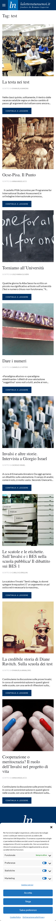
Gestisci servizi (27, 885)
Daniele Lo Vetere (20, 367)
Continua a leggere (17, 111)
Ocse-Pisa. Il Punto (19, 175)
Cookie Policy (15, 917)
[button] (51, 826)
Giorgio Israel (18, 465)
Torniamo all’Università (23, 268)
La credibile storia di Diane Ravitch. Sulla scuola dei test (27, 661)
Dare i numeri (14, 361)
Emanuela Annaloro (21, 670)
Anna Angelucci (19, 181)
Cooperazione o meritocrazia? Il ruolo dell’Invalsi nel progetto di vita (25, 764)
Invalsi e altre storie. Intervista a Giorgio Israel (24, 456)
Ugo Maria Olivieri (20, 274)
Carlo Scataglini (20, 573)
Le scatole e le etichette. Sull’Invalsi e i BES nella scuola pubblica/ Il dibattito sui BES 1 (26, 558)
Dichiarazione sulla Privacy (33, 917)
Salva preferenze (28, 910)
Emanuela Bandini (20, 88)
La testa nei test (15, 82)
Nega (28, 901)
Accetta (28, 892)
